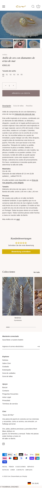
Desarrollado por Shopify (19, 476)
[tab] (7, 106)
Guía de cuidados (8, 373)
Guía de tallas (18, 106)
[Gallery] (21, 30)
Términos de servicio (10, 404)
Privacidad (6, 400)
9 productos (18, 320)
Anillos (4, 55)
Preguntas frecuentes (10, 394)
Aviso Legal (6, 397)
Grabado (5, 366)
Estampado (6, 370)
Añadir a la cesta (21, 93)
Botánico (18, 318)
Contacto (5, 391)
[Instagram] (3, 444)
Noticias (5, 360)
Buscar (4, 387)
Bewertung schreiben (21, 252)
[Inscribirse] (38, 346)
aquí (18, 219)
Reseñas (29, 106)
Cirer (8, 476)
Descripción (6, 106)
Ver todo (36, 272)
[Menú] (3, 6)
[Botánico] (17, 296)
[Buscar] (33, 6)
